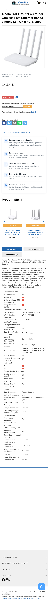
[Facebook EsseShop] (3, 580)
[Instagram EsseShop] (7, 580)
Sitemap (25, 599)
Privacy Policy (17, 599)
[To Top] (42, 594)
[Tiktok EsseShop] (10, 580)
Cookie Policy (6, 599)
